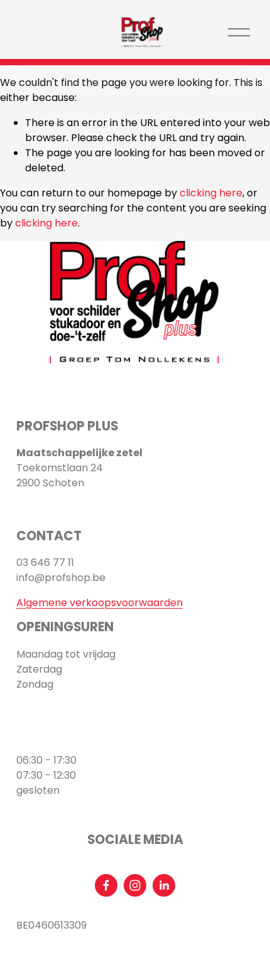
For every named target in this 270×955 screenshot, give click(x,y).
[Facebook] (106, 885)
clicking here (211, 193)
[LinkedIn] (164, 885)
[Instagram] (135, 885)
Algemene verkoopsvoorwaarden (99, 602)
